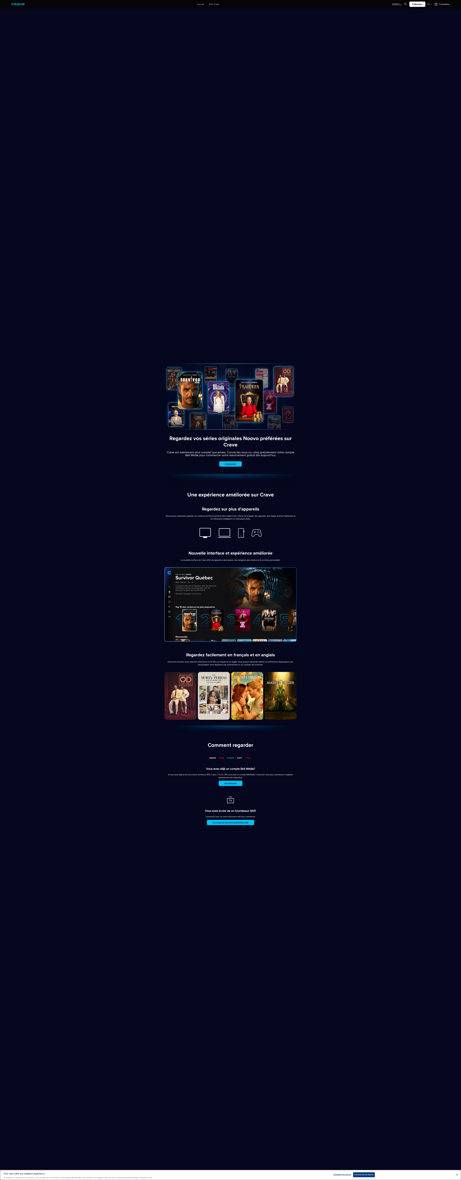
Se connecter (230, 783)
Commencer (230, 464)
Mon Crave (214, 4)
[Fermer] (457, 1174)
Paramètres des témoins (342, 1175)
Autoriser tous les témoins (364, 1175)
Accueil (200, 4)
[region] (230, 1175)
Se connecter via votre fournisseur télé (230, 822)
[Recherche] (405, 4)
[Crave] (18, 4)
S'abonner (417, 4)
